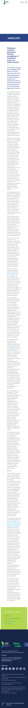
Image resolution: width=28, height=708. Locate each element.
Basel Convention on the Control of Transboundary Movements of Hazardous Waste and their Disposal (13, 524)
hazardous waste (15, 349)
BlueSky (17, 669)
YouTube (24, 669)
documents (17, 432)
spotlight (9, 94)
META (17, 644)
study (11, 356)
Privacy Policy (9, 703)
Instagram (6, 669)
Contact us (4, 655)
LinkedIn (2, 669)
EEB (5, 644)
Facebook (20, 669)
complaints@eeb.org (6, 660)
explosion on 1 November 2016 (13, 274)
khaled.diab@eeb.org (10, 621)
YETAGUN (13, 454)
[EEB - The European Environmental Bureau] (6, 2)
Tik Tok (10, 669)
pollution (13, 346)
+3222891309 (8, 624)
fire (17, 211)
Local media (13, 149)
